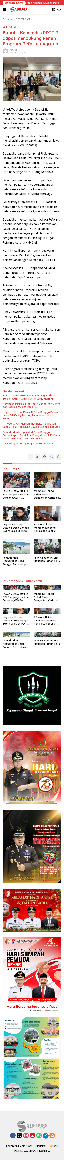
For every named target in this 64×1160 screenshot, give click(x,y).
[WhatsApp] (39, 1136)
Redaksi (41, 1146)
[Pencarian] (59, 10)
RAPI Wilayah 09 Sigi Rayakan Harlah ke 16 (28, 443)
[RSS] (52, 1136)
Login (55, 1146)
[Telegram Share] (51, 457)
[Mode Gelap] (53, 10)
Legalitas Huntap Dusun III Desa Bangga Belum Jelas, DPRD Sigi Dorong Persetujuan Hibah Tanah (30, 415)
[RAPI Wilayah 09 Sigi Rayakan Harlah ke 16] (47, 546)
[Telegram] (46, 1136)
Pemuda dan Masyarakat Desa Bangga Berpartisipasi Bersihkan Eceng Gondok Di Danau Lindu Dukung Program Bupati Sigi (32, 435)
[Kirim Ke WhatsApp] (58, 457)
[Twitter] (19, 1136)
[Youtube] (32, 1136)
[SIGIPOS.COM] (18, 9)
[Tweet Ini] (37, 457)
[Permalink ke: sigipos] (5, 51)
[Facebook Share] (30, 457)
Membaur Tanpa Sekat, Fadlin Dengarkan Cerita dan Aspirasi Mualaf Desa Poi (31, 405)
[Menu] (5, 9)
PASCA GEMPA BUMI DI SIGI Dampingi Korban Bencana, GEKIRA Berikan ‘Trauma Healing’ (29, 397)
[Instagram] (26, 1136)
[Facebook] (13, 1136)
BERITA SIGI (9, 26)
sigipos (13, 49)
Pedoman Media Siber (19, 1146)
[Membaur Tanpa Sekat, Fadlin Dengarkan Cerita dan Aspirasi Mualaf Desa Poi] (47, 480)
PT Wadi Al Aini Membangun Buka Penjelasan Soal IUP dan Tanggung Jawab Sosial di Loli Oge (31, 425)
